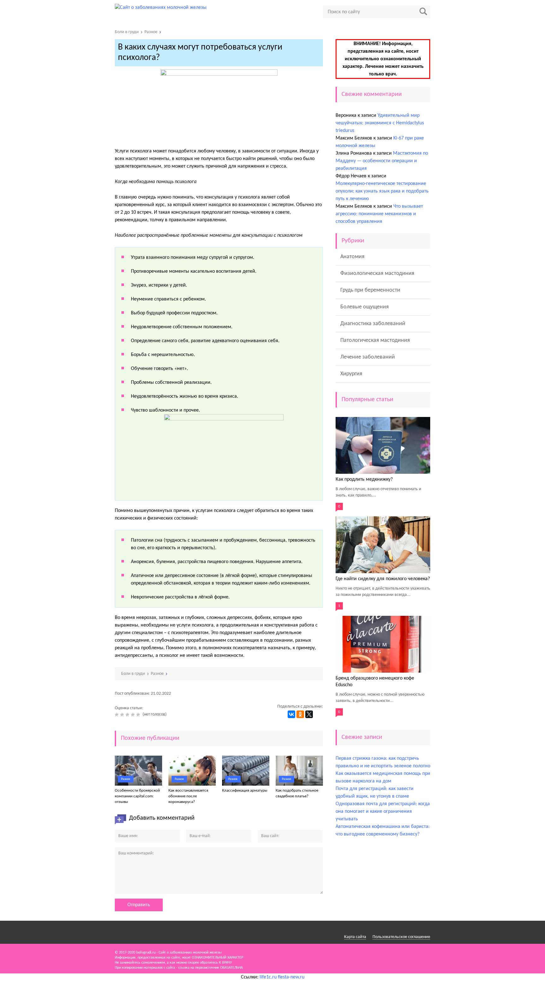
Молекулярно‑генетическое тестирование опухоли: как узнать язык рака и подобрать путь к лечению (382, 191)
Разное (125, 779)
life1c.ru (268, 977)
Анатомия (352, 257)
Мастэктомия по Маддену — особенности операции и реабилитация (382, 161)
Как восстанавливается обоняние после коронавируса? (188, 796)
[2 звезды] (123, 714)
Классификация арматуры (244, 790)
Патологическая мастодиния (375, 340)
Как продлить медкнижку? (364, 479)
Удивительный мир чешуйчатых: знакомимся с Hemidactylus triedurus (380, 123)
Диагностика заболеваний (372, 324)
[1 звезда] (117, 714)
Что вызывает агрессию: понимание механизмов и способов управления (379, 214)
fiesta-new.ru (291, 977)
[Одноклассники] (300, 714)
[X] (309, 714)
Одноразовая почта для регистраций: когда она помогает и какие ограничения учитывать (383, 811)
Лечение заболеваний (367, 357)
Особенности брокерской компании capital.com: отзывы (137, 796)
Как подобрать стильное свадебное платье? (297, 793)
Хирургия (351, 374)
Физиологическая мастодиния (377, 273)
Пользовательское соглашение (401, 937)
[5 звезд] (139, 714)
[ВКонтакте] (291, 714)
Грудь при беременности (370, 290)
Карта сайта (355, 937)
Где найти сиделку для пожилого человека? (383, 578)
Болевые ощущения (364, 307)
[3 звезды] (128, 714)
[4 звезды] (133, 714)
